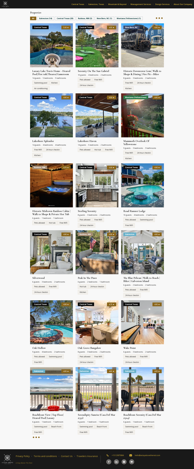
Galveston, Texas (96, 4)
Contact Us (67, 456)
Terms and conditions (45, 456)
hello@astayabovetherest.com (147, 455)
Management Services (140, 4)
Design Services (162, 4)
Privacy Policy (23, 456)
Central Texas (78, 4)
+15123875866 (118, 455)
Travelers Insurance (87, 456)
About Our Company (183, 4)
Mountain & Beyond (117, 4)
